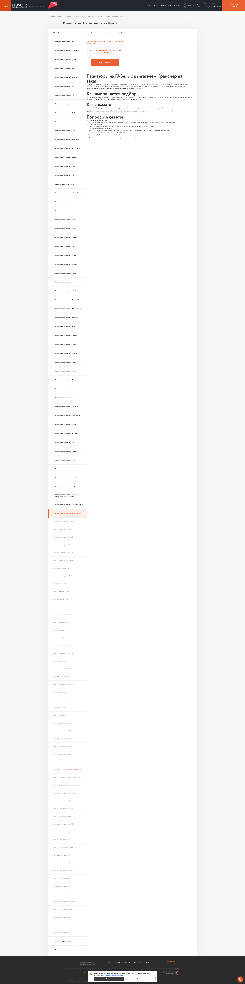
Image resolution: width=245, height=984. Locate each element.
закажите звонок (233, 5)
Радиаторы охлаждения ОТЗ (62, 878)
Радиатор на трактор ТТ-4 (61, 607)
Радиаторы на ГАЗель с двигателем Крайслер (67, 770)
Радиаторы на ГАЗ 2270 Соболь (63, 653)
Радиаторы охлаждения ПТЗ (62, 894)
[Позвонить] (240, 979)
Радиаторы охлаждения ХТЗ (62, 925)
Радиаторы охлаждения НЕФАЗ (63, 871)
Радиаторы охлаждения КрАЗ (62, 832)
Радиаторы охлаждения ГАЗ (62, 646)
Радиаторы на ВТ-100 (60, 622)
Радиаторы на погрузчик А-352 (63, 576)
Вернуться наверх (18, 977)
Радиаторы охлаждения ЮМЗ (62, 933)
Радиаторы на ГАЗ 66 (60, 708)
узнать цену (105, 62)
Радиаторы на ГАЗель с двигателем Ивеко (66, 762)
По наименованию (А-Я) (98, 33)
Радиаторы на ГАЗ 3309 (60, 677)
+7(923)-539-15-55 (213, 7)
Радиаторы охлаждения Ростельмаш (65, 902)
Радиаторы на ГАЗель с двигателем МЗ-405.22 (68, 777)
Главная (147, 5)
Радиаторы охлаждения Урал (62, 909)
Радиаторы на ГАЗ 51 (59, 692)
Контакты (177, 5)
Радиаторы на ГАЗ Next (60, 715)
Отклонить (140, 979)
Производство (166, 5)
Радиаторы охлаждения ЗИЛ (62, 801)
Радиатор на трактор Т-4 (61, 591)
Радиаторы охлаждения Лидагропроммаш (66, 847)
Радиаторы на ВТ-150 (59, 630)
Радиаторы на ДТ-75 (59, 638)
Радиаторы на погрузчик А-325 (63, 537)
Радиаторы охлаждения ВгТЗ (62, 615)
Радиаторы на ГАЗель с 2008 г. (63, 754)
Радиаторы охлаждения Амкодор (63, 522)
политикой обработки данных (113, 975)
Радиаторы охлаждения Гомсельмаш (65, 793)
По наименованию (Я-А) (115, 33)
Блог (134, 963)
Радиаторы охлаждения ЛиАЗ (62, 840)
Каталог (155, 5)
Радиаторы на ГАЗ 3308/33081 (63, 669)
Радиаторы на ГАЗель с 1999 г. (62, 746)
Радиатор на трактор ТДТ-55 (62, 599)
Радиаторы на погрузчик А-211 (62, 529)
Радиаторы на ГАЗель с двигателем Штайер (67, 785)
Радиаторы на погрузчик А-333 (63, 553)
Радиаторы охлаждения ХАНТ (62, 917)
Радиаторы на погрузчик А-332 (63, 545)
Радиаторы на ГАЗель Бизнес (62, 723)
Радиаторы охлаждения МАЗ (62, 855)
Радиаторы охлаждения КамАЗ (63, 824)
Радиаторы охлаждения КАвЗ (62, 816)
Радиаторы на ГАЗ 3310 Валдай (63, 684)
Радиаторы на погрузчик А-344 (63, 568)
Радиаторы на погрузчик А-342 (63, 560)
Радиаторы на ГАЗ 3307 (60, 661)
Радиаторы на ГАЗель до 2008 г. (63, 739)
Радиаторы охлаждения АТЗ (62, 584)
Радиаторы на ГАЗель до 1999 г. (63, 731)
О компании (126, 963)
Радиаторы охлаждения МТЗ (62, 863)
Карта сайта (150, 963)
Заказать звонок (174, 965)
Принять (108, 979)
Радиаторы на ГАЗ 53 (60, 700)
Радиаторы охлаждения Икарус (63, 809)
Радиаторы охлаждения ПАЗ (62, 886)
